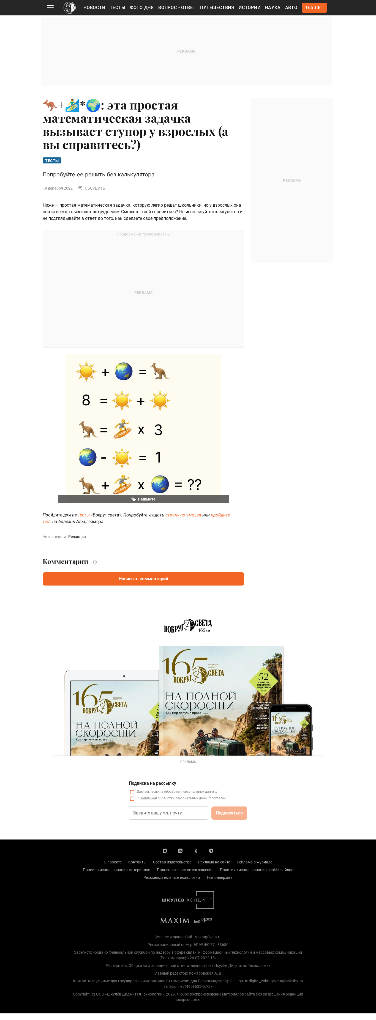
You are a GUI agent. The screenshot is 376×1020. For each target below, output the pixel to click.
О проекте (113, 862)
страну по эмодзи (183, 515)
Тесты (118, 7)
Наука (273, 7)
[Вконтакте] (180, 850)
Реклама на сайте (214, 862)
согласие (152, 792)
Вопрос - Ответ (177, 7)
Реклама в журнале (254, 862)
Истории (250, 7)
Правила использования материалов (116, 870)
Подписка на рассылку (152, 783)
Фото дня (142, 7)
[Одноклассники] (196, 850)
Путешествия (217, 7)
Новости (94, 7)
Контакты (137, 862)
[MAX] (165, 850)
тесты (84, 515)
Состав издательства (172, 862)
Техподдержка (219, 877)
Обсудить (95, 188)
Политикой (148, 798)
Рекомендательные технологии (171, 877)
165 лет (314, 7)
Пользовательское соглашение (185, 870)
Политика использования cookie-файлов (256, 870)
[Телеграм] (211, 850)
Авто (291, 7)
